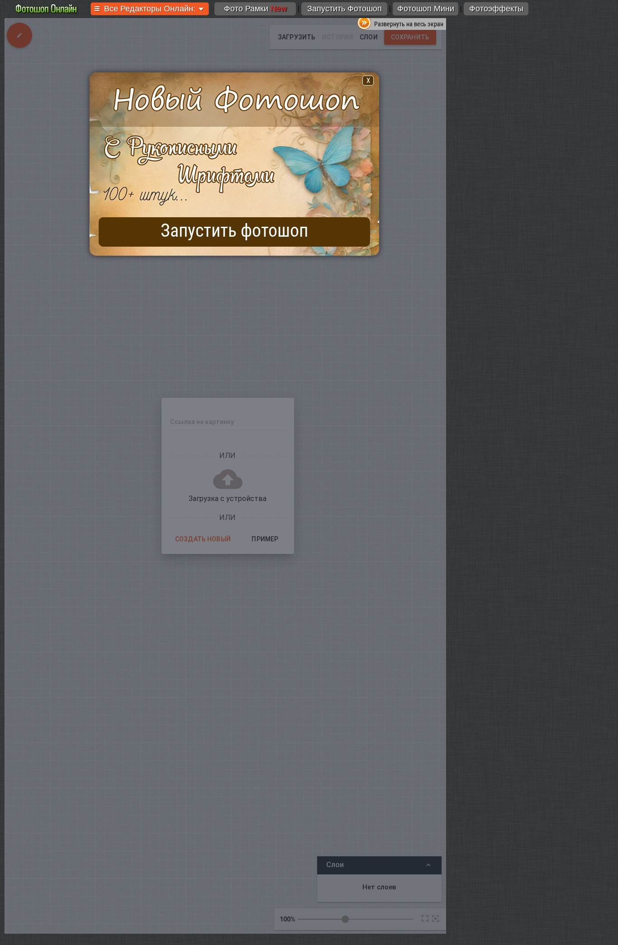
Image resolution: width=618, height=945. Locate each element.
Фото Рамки (255, 8)
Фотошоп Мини (425, 8)
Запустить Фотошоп (344, 8)
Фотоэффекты (496, 8)
